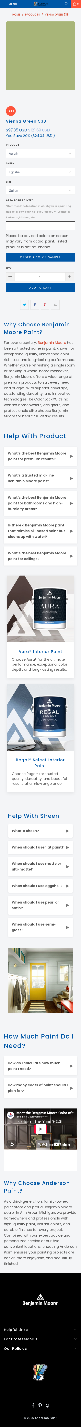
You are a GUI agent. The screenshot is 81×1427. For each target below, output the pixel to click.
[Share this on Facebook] (34, 305)
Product (12, 145)
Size (8, 182)
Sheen (10, 163)
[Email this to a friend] (55, 305)
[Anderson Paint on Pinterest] (40, 1406)
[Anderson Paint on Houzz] (47, 1406)
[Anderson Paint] (40, 4)
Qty (9, 268)
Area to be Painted (38, 208)
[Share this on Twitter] (24, 305)
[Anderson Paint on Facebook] (33, 1406)
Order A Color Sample (40, 257)
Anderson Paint (46, 1418)
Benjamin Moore (52, 342)
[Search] (66, 4)
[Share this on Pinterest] (45, 305)
